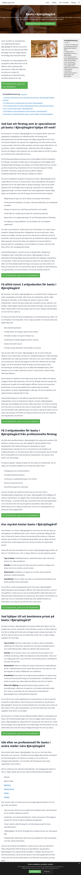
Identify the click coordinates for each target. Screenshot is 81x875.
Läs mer (57, 868)
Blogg (73, 2)
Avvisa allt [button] (47, 871)
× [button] (79, 863)
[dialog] (40, 868)
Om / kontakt (64, 2)
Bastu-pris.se (8, 2)
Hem (47, 2)
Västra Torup (9, 789)
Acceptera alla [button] (35, 871)
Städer (54, 2)
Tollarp (6, 797)
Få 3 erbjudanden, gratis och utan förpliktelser (40, 24)
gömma (24, 94)
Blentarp (7, 785)
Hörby (6, 793)
